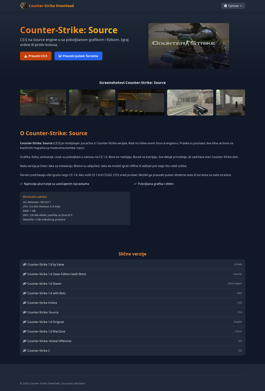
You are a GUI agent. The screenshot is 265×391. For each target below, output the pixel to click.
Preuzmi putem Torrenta (80, 56)
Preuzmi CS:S (38, 56)
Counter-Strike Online (134, 303)
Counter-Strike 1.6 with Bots (134, 293)
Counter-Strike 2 (134, 351)
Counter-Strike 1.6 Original (134, 322)
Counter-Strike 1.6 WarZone (134, 331)
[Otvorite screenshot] (43, 103)
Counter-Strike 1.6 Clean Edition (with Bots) (134, 274)
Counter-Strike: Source (134, 312)
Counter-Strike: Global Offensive (134, 341)
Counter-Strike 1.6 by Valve (134, 264)
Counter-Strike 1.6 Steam (134, 284)
